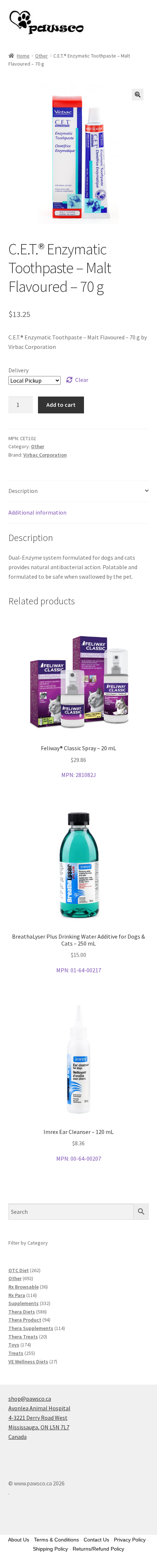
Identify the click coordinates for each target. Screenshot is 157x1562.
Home (23, 55)
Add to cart (61, 404)
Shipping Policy (50, 1549)
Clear (81, 379)
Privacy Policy (130, 1540)
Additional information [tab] (37, 512)
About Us (18, 1540)
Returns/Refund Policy (98, 1549)
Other (41, 55)
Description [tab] (23, 490)
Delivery (18, 370)
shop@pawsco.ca (29, 1398)
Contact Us (96, 1540)
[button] (137, 94)
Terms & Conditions (56, 1540)
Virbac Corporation (45, 455)
